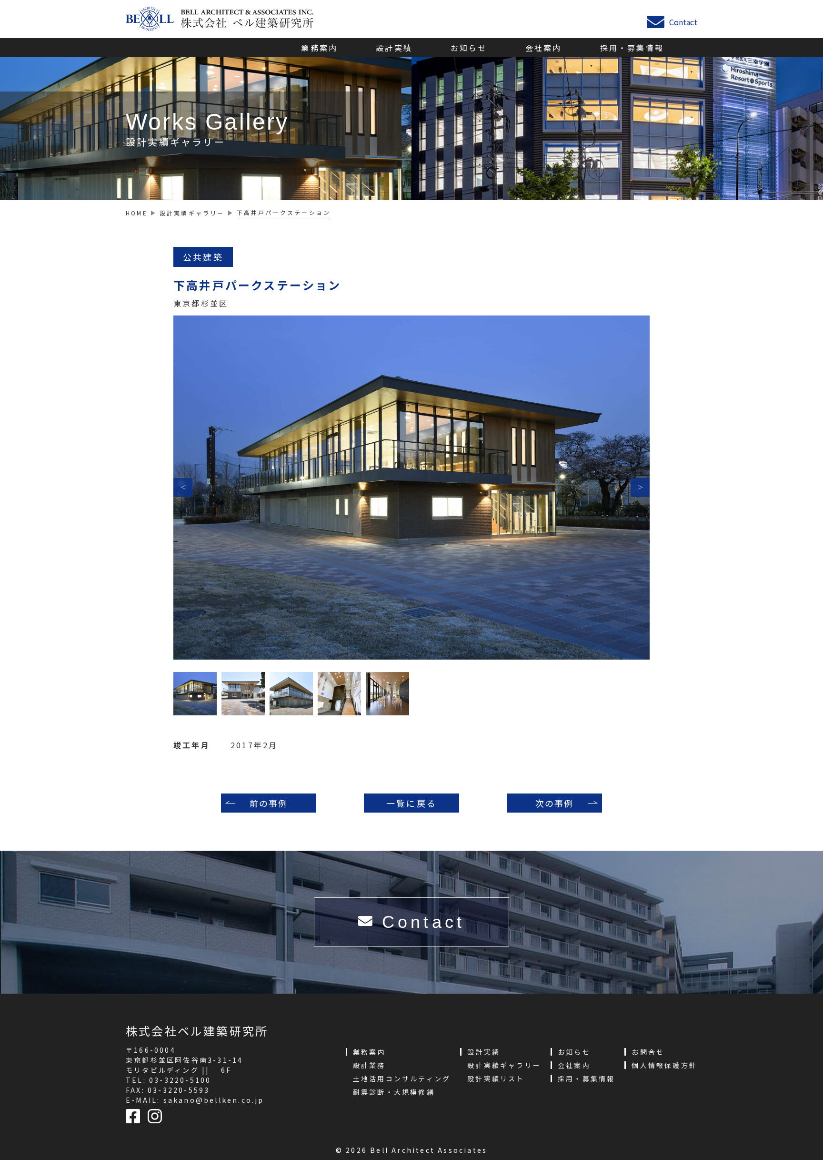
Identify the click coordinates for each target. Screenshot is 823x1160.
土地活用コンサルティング (402, 1078)
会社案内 (543, 47)
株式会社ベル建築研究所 (197, 1030)
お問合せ (648, 1052)
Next (640, 487)
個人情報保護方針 (664, 1065)
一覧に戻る (411, 803)
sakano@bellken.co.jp (213, 1100)
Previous (182, 487)
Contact (683, 21)
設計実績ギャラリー (504, 1065)
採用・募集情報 (632, 47)
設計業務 (369, 1065)
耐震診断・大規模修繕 (394, 1092)
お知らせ (469, 47)
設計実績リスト (495, 1078)
